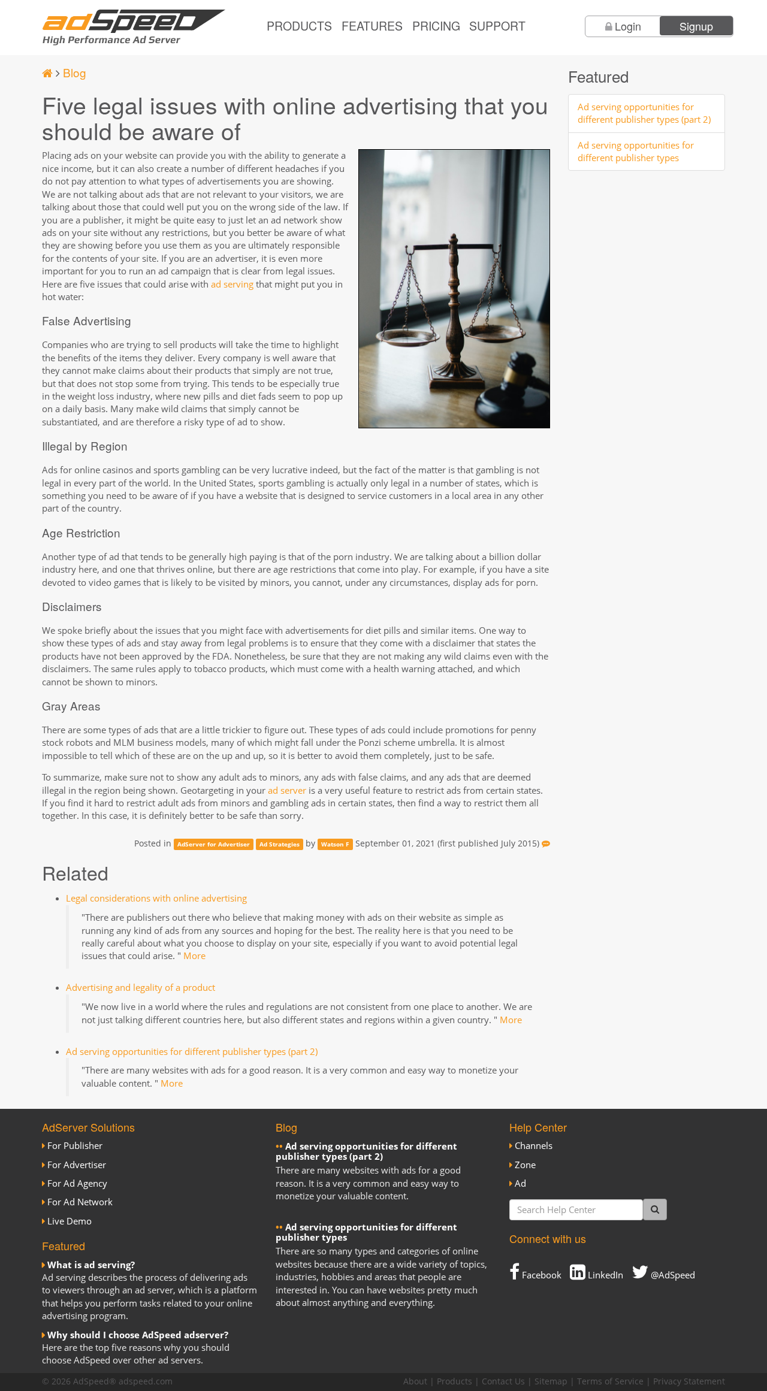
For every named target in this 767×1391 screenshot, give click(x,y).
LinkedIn (604, 1275)
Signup (696, 26)
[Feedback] (546, 843)
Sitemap (551, 1381)
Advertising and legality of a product (140, 987)
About (415, 1381)
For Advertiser (76, 1165)
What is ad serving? (91, 1265)
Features (372, 25)
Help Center (538, 1127)
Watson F (335, 844)
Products (299, 25)
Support (497, 25)
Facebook (540, 1275)
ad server (287, 790)
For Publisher (74, 1145)
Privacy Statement (689, 1381)
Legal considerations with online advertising (156, 898)
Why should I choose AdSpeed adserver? (137, 1335)
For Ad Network (80, 1202)
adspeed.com (146, 1381)
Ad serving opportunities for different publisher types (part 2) (192, 1051)
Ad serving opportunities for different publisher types (636, 151)
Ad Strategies (279, 844)
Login (628, 26)
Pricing (436, 25)
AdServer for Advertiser (213, 844)
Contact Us (503, 1381)
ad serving (232, 284)
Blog (74, 72)
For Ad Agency (77, 1183)
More (194, 955)
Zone (525, 1165)
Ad (520, 1183)
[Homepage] (47, 72)
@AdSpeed (671, 1275)
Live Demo (69, 1221)
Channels (533, 1145)
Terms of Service (610, 1381)
